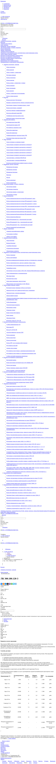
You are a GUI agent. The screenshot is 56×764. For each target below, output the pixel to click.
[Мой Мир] (5, 584)
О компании (7, 3)
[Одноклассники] (3, 584)
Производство (7, 6)
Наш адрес (3, 748)
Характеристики (8, 618)
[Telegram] (16, 584)
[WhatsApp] (12, 584)
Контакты (3, 747)
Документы (6, 7)
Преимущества (7, 5)
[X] (7, 584)
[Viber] (9, 584)
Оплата (5, 620)
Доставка (6, 621)
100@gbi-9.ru (4, 19)
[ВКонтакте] (1, 584)
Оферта (2, 751)
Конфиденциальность (6, 758)
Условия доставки (5, 746)
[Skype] (14, 584)
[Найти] (2, 36)
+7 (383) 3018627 (11, 738)
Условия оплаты (5, 745)
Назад (8, 553)
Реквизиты (6, 9)
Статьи (2, 743)
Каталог (3, 742)
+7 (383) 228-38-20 (5, 16)
